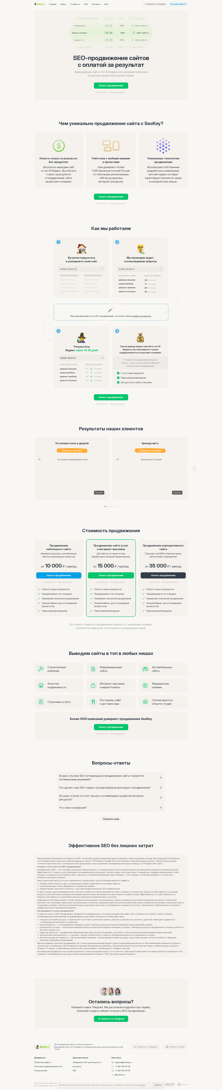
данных (142, 1085)
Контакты (96, 4)
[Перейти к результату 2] (107, 506)
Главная (52, 4)
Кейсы (63, 4)
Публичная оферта (42, 1062)
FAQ (86, 4)
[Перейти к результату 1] (105, 506)
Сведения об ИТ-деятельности (87, 1062)
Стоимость (75, 4)
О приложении (40, 1070)
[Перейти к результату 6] (116, 506)
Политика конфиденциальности (48, 1066)
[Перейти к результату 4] (112, 506)
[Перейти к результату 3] (109, 506)
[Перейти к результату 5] (114, 506)
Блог (106, 4)
